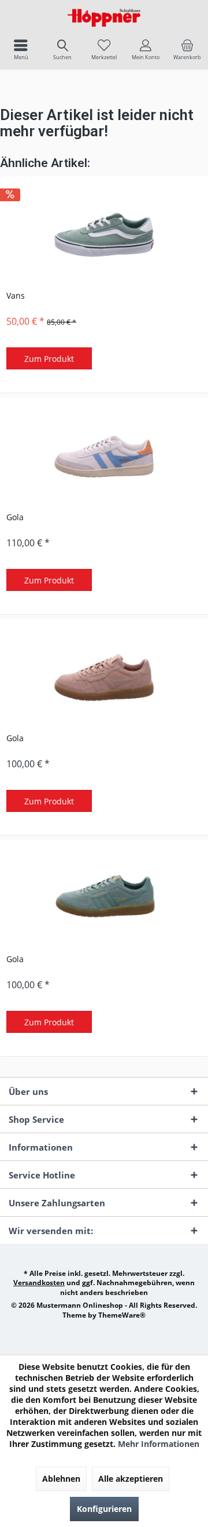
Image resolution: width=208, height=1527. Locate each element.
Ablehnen (61, 1478)
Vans (15, 295)
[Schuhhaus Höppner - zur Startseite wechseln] (104, 17)
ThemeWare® (122, 1315)
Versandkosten (39, 1282)
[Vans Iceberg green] (104, 235)
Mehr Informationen (158, 1443)
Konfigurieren (104, 1508)
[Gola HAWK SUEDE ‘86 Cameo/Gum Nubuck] (104, 677)
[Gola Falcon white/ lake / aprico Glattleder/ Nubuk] (104, 456)
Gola (15, 517)
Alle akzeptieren (130, 1478)
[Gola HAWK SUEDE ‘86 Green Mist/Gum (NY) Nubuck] (104, 898)
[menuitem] (21, 49)
